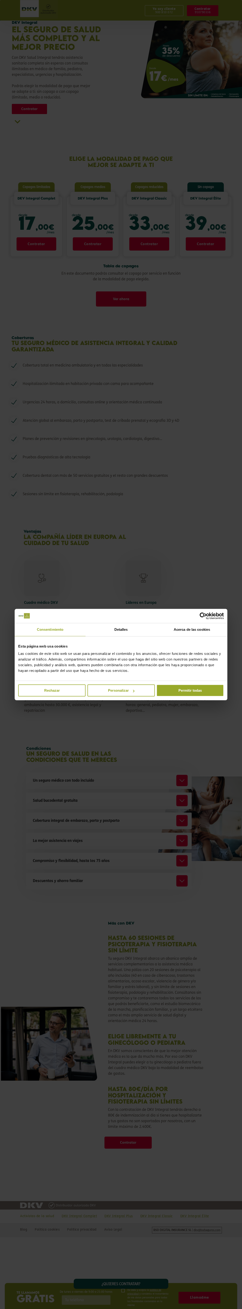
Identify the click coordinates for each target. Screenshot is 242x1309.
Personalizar (118, 690)
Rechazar (52, 690)
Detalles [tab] (121, 629)
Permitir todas (190, 690)
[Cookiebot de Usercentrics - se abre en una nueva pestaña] (203, 615)
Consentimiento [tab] (50, 629)
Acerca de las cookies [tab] (192, 629)
